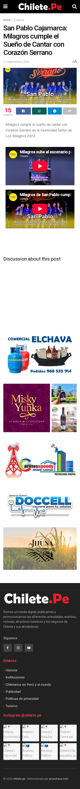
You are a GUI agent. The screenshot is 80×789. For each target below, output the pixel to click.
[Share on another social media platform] (70, 111)
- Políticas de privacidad (20, 699)
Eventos (19, 20)
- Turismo (10, 706)
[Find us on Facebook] (7, 648)
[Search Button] (74, 6)
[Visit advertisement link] (40, 355)
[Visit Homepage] (40, 6)
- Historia (10, 670)
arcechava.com (58, 778)
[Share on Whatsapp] (39, 111)
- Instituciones (14, 677)
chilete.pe (19, 778)
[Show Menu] (5, 6)
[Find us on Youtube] (29, 648)
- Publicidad (12, 692)
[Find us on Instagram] (18, 648)
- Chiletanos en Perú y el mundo (27, 685)
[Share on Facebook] (23, 111)
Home (7, 20)
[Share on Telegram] (55, 111)
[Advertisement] (40, 242)
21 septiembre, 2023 (16, 61)
